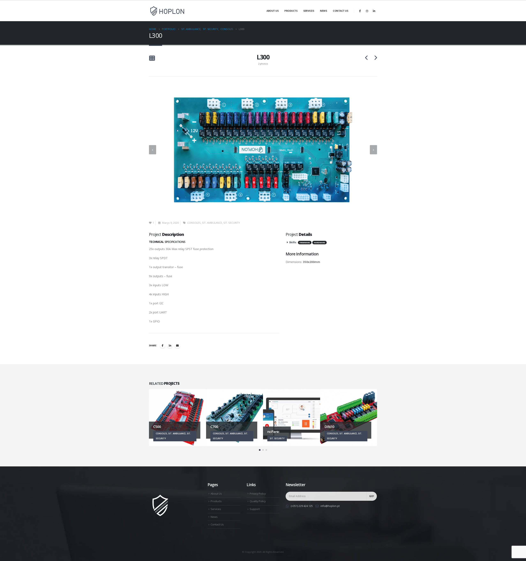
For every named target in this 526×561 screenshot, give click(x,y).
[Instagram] (367, 11)
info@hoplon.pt (330, 506)
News (323, 11)
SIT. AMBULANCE (212, 223)
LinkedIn (170, 345)
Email (177, 345)
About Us (272, 11)
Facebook (162, 345)
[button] (152, 58)
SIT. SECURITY (231, 223)
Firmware (305, 242)
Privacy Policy (258, 493)
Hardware (319, 242)
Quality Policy (258, 501)
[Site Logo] (167, 11)
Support (255, 509)
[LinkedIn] (374, 11)
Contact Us (340, 11)
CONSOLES (194, 223)
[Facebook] (360, 11)
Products (290, 11)
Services (308, 11)
